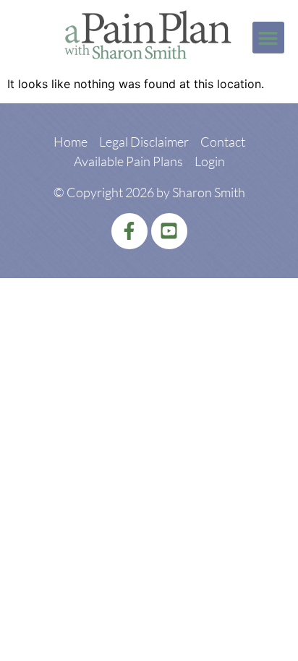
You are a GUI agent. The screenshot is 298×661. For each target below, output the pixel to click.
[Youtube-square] (169, 231)
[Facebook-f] (129, 231)
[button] (268, 37)
